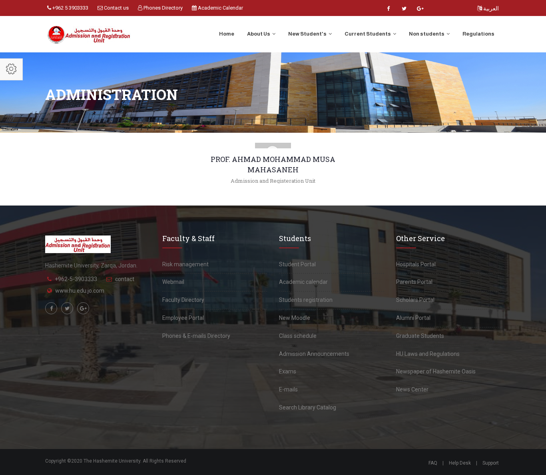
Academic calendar (303, 282)
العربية (490, 8)
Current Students (368, 34)
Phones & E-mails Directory (196, 336)
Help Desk (460, 463)
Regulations (478, 34)
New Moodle (294, 318)
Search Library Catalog (307, 407)
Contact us (116, 8)
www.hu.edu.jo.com (79, 290)
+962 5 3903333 (69, 8)
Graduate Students (420, 336)
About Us (259, 34)
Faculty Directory (183, 300)
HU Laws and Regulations (428, 354)
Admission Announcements (314, 354)
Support (490, 463)
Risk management (185, 264)
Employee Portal (183, 318)
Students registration (306, 300)
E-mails (288, 389)
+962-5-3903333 (76, 279)
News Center (412, 389)
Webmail (173, 282)
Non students (427, 34)
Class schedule (298, 336)
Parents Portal (414, 282)
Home (226, 34)
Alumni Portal (413, 318)
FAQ (432, 463)
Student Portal (297, 264)
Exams (287, 371)
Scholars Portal (415, 300)
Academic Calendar (220, 8)
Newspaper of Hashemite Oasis (436, 371)
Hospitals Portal (416, 264)
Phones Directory (162, 8)
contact (124, 279)
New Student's (307, 34)
